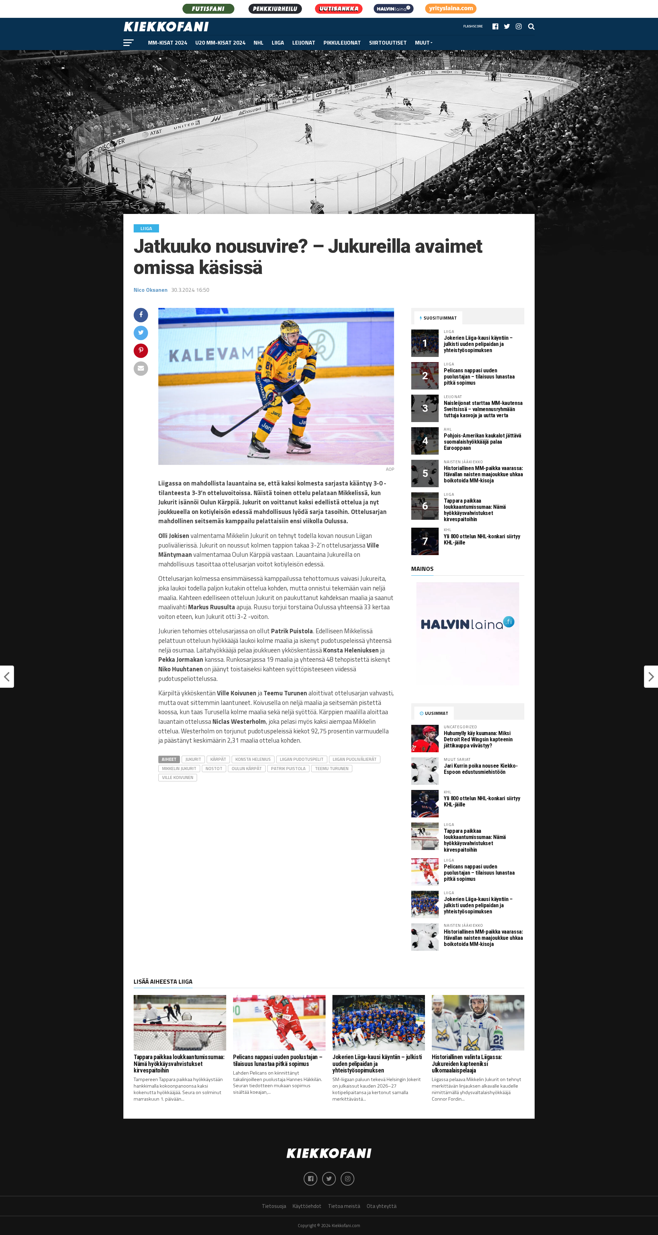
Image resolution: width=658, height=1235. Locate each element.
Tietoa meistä (344, 1206)
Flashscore (473, 26)
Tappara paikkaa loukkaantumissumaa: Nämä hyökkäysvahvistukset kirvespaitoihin (475, 510)
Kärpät (218, 759)
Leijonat (303, 42)
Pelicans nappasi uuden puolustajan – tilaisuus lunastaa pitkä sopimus (479, 376)
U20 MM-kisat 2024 (220, 42)
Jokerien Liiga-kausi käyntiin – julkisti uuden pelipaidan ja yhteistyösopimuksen (478, 344)
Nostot (214, 768)
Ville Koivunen (177, 777)
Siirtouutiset (388, 42)
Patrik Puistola (288, 768)
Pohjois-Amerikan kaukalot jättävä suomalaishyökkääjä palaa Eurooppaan (482, 441)
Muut (422, 42)
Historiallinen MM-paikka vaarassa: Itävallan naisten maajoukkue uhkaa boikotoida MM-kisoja (483, 474)
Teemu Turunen (332, 768)
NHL (259, 42)
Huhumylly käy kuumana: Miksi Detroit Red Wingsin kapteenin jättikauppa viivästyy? (478, 739)
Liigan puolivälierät (355, 759)
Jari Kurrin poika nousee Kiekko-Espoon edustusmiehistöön (480, 769)
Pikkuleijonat (342, 42)
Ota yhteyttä (382, 1206)
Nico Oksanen (151, 290)
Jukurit (193, 759)
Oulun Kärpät (247, 768)
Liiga (278, 42)
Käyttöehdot (307, 1206)
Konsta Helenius (253, 759)
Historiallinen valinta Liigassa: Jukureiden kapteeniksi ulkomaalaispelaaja (467, 1064)
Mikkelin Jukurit (179, 768)
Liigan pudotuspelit (302, 759)
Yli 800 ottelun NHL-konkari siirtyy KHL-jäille (482, 539)
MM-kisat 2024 (167, 42)
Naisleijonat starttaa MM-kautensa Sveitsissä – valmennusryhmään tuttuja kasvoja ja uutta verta (483, 409)
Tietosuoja (274, 1206)
